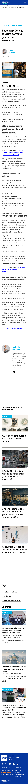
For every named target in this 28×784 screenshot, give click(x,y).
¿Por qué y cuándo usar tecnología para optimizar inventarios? (13, 151)
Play (10, 758)
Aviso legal (18, 775)
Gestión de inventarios (10, 590)
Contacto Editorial (7, 768)
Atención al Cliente (7, 773)
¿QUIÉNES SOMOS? (19, 773)
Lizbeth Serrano (12, 50)
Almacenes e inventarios (12, 24)
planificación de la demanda (11, 598)
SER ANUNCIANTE (6, 770)
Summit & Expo (14, 756)
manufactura (7, 594)
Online (11, 754)
